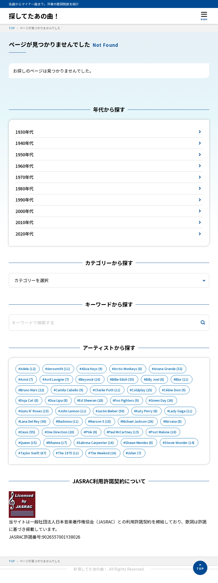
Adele (28, 368)
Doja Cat (29, 400)
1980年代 (24, 188)
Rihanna (57, 442)
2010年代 (24, 222)
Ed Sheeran (91, 400)
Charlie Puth (107, 390)
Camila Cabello (69, 390)
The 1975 (68, 453)
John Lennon (73, 411)
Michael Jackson (137, 421)
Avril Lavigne (56, 379)
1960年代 (24, 166)
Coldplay (142, 390)
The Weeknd (103, 453)
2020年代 (24, 233)
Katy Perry (146, 411)
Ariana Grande (168, 368)
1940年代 (24, 143)
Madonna (68, 421)
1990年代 (24, 199)
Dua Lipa (59, 400)
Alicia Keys (91, 368)
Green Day (161, 400)
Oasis (27, 432)
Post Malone (163, 432)
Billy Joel (155, 379)
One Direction (60, 432)
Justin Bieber (111, 411)
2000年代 (24, 211)
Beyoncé (90, 379)
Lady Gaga (180, 411)
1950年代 (24, 154)
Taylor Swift (33, 453)
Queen (28, 442)
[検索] (203, 322)
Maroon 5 (100, 421)
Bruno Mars (32, 390)
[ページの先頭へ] (200, 568)
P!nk (91, 432)
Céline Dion (175, 390)
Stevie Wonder (179, 442)
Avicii (26, 379)
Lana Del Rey (33, 421)
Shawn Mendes (139, 442)
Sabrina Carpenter (96, 442)
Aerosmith (58, 368)
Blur (181, 379)
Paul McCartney (123, 432)
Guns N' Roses (34, 411)
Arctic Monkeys (128, 368)
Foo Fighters (127, 400)
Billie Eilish (123, 379)
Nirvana (173, 421)
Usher (134, 453)
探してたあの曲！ (34, 15)
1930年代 (24, 132)
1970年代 (24, 177)
